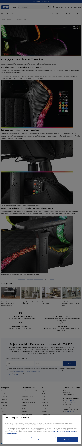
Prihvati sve (67, 440)
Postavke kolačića (17, 440)
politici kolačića (12, 433)
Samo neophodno (43, 440)
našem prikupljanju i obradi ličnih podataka (64, 431)
